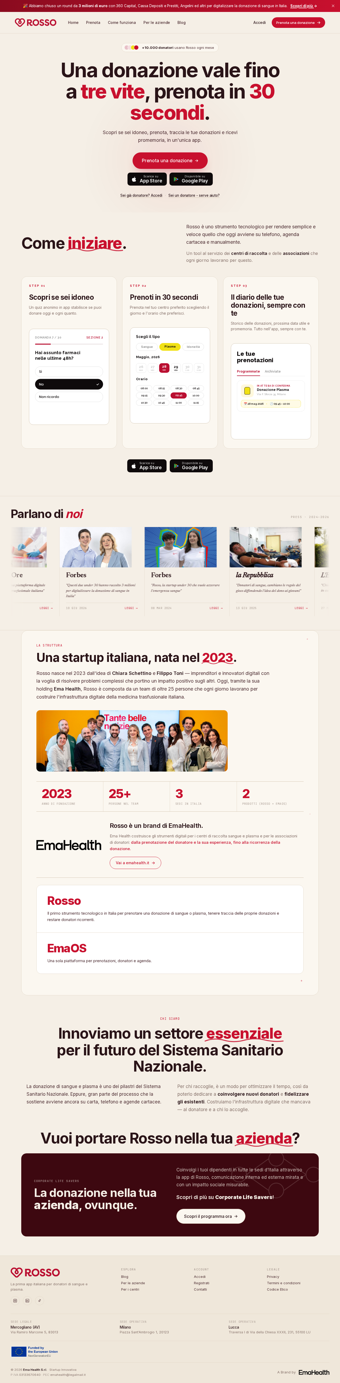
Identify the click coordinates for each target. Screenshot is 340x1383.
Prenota (93, 22)
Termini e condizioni (283, 1283)
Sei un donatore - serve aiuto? (194, 195)
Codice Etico (277, 1289)
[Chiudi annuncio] (333, 6)
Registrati (201, 1283)
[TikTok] (39, 1300)
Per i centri (130, 1289)
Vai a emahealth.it (135, 862)
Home (73, 22)
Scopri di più (303, 6)
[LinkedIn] (27, 1300)
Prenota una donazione (298, 22)
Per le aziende (156, 22)
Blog (181, 22)
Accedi (259, 22)
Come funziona (122, 22)
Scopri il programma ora (211, 1216)
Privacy (273, 1276)
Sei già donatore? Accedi (141, 195)
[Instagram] (15, 1300)
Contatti (200, 1289)
